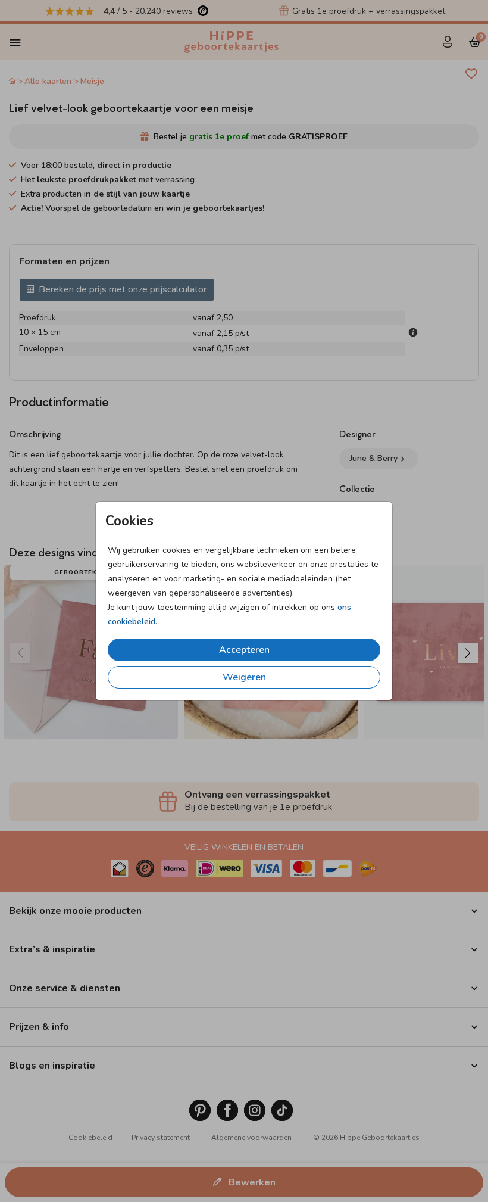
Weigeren (244, 677)
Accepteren (244, 649)
